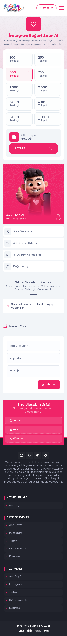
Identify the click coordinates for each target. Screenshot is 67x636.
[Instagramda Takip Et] (21, 455)
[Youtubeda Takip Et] (37, 455)
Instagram (15, 533)
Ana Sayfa (15, 505)
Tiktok (13, 541)
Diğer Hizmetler (19, 548)
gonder (46, 384)
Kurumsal (14, 556)
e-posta (18, 429)
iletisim (17, 420)
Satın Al (21, 148)
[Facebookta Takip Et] (45, 455)
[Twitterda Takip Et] (29, 455)
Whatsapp (19, 438)
